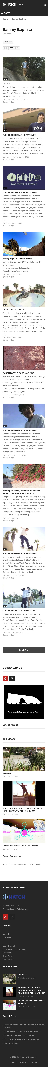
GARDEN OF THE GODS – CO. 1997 (18, 373)
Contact (23, 1062)
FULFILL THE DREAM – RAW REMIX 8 (20, 192)
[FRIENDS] (24, 759)
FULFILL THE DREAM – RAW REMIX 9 (20, 135)
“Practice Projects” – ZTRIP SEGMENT (22, 1039)
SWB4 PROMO (11, 1043)
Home (5, 19)
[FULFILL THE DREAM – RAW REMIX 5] (24, 539)
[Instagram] (12, 678)
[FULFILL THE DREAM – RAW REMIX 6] (24, 416)
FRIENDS (7, 773)
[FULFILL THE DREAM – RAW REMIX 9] (24, 120)
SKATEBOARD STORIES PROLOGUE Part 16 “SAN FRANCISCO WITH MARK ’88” (31, 990)
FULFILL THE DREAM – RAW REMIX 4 (20, 611)
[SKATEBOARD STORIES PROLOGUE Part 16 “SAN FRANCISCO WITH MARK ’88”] (24, 793)
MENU (7, 13)
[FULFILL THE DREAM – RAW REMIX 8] (24, 178)
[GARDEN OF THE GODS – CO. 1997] (24, 358)
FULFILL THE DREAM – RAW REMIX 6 (20, 430)
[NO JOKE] (24, 69)
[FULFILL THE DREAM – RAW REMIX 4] (24, 596)
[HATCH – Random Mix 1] (24, 295)
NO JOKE (7, 84)
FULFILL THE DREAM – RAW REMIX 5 (20, 553)
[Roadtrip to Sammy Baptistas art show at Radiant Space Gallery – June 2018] (24, 476)
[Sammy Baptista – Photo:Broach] (24, 244)
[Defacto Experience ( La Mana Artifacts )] (24, 831)
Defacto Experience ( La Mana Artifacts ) (21, 846)
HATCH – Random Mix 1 (13, 310)
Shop (13, 1062)
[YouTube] (5, 678)
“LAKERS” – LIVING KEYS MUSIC (20, 1035)
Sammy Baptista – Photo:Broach (17, 258)
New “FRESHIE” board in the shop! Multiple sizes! (24, 1025)
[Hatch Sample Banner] (24, 718)
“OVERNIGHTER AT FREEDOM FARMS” (22, 1031)
